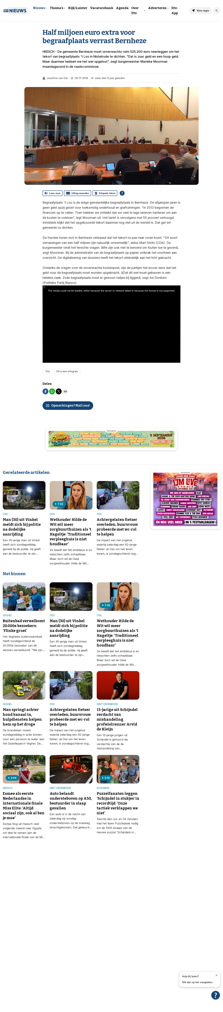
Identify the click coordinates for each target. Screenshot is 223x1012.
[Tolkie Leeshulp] (215, 995)
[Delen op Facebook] (45, 391)
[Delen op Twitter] (59, 391)
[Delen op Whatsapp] (52, 391)
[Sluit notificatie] (216, 975)
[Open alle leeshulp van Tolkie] (122, 193)
